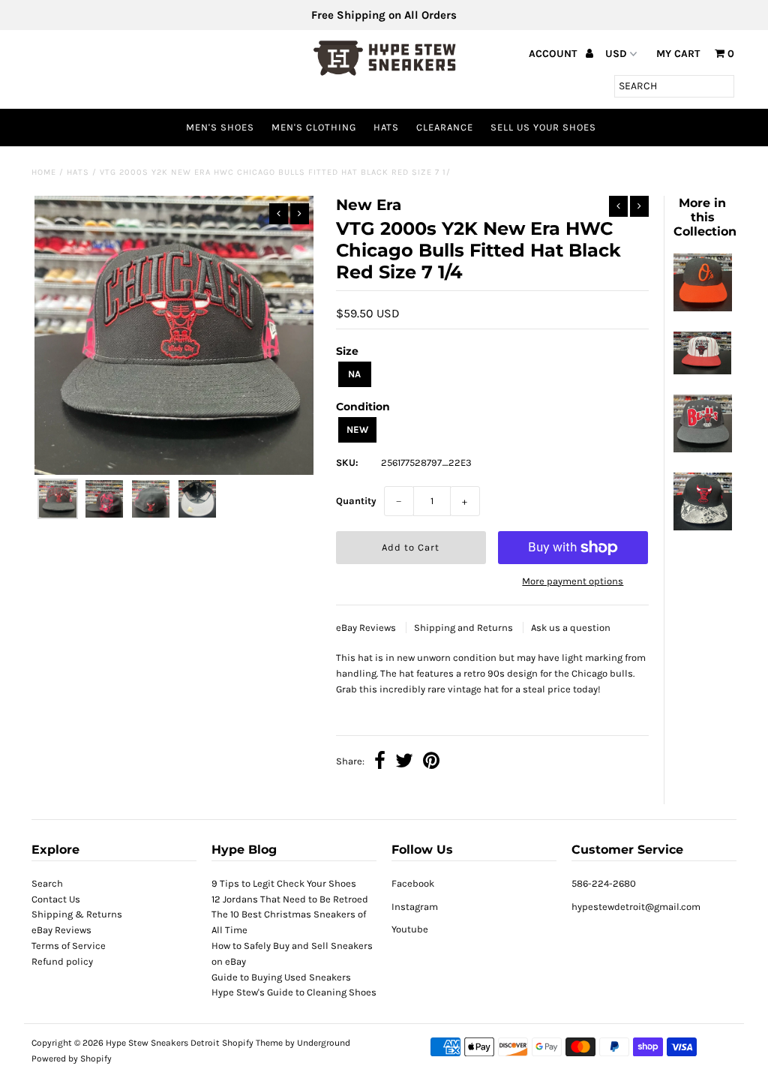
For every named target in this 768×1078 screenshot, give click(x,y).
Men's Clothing (314, 127)
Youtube (410, 929)
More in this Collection (705, 217)
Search (47, 883)
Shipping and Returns (464, 627)
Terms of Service (69, 945)
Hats (386, 127)
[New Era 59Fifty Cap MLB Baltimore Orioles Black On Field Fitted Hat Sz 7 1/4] (702, 308)
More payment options (572, 581)
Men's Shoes (220, 127)
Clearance (444, 127)
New (357, 429)
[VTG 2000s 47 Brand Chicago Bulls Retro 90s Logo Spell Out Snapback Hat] (702, 449)
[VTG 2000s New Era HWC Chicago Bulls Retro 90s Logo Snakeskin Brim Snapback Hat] (702, 527)
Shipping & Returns (77, 914)
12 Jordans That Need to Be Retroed (290, 899)
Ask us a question (570, 627)
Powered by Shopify (72, 1058)
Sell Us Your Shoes (543, 127)
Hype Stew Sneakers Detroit (163, 1042)
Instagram (415, 906)
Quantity (356, 500)
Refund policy (62, 961)
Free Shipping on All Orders (384, 15)
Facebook (413, 883)
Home (44, 172)
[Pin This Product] (431, 762)
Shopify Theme (252, 1042)
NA (354, 374)
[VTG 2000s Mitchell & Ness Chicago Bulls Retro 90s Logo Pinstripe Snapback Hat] (702, 371)
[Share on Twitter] (404, 762)
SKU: (347, 462)
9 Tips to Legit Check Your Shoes (284, 883)
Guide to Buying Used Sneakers (281, 977)
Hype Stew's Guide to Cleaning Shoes (294, 992)
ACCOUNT (554, 53)
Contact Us (56, 899)
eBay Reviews (367, 627)
